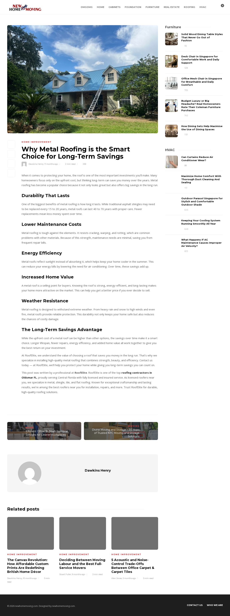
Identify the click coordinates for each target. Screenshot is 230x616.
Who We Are (215, 605)
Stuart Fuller (65, 574)
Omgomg (87, 7)
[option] (30, 550)
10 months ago (30, 578)
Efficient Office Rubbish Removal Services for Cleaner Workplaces (47, 433)
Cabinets (114, 7)
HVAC (202, 7)
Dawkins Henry (36, 164)
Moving (133, 426)
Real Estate (172, 7)
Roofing (189, 7)
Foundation (133, 7)
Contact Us (195, 605)
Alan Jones (116, 578)
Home (100, 7)
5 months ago (129, 578)
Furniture (152, 7)
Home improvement (37, 142)
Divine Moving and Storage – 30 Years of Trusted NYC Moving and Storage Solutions (115, 433)
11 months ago (51, 164)
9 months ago (78, 574)
